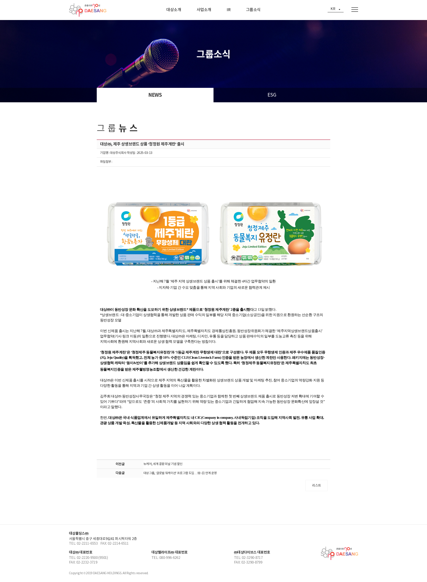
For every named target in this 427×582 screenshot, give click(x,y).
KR (332, 9)
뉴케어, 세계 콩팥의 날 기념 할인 (163, 464)
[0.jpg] (213, 232)
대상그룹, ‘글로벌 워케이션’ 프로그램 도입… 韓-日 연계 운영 (180, 473)
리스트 (316, 485)
